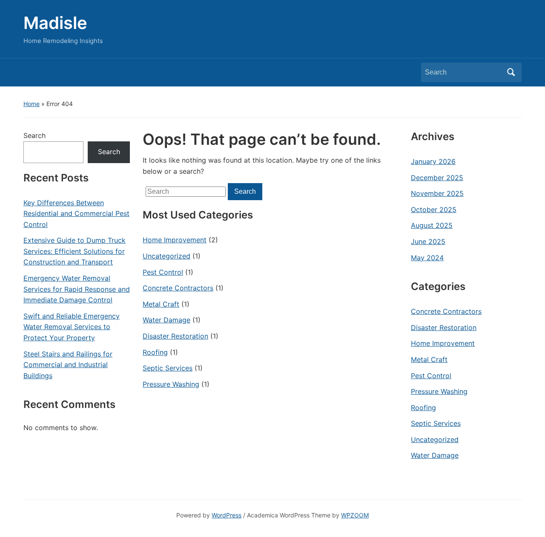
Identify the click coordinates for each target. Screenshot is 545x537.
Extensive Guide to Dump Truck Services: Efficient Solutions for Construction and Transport (74, 251)
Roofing (155, 352)
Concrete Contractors (178, 288)
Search (511, 72)
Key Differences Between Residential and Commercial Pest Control (76, 213)
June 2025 (428, 241)
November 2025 (437, 193)
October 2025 (433, 209)
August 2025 (432, 225)
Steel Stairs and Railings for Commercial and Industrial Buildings (67, 365)
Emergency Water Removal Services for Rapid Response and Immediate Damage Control (76, 289)
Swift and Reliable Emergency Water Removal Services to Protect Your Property (71, 327)
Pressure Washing (171, 384)
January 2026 (433, 161)
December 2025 (437, 177)
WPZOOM (355, 515)
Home (31, 103)
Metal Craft (161, 304)
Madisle (55, 22)
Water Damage (166, 320)
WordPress (226, 515)
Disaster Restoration (175, 336)
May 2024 (427, 257)
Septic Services (167, 368)
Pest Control (163, 272)
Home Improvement (175, 239)
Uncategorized (166, 256)
